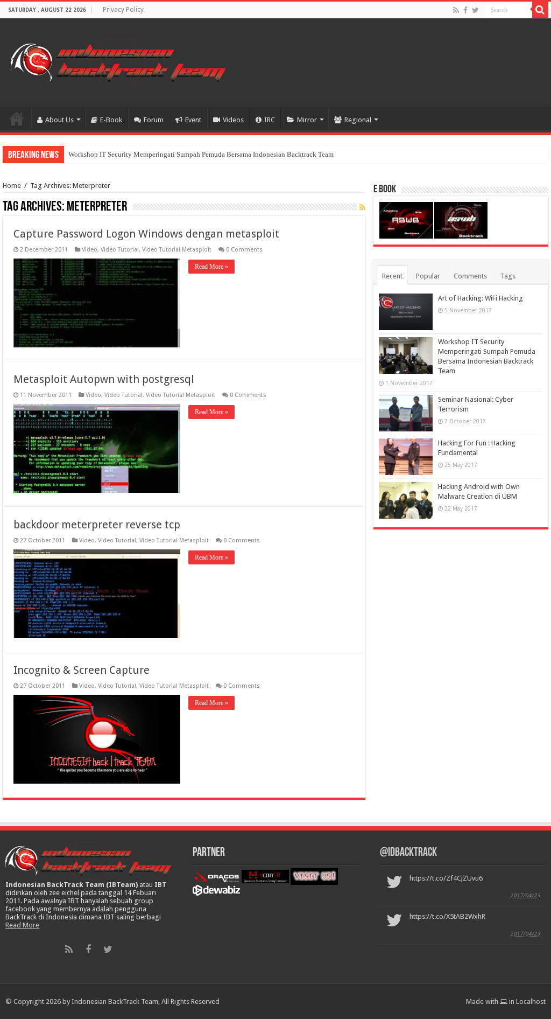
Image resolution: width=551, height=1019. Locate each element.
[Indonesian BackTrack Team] (118, 61)
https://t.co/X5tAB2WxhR (447, 916)
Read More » (211, 266)
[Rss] (456, 10)
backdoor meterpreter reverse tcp (96, 524)
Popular (428, 276)
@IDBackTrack (408, 853)
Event (193, 120)
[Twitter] (475, 10)
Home (17, 118)
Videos (233, 120)
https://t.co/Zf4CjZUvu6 (446, 878)
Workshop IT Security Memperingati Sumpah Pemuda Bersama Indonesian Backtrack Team (201, 154)
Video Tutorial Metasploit (176, 249)
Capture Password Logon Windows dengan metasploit (146, 233)
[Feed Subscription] (362, 207)
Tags (507, 276)
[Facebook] (465, 10)
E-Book (111, 120)
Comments (470, 276)
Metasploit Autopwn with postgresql (103, 379)
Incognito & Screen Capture (81, 670)
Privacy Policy (123, 9)
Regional (357, 120)
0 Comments (244, 249)
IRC (269, 120)
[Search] (540, 10)
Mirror (307, 120)
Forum (154, 120)
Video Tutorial (120, 249)
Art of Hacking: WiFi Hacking (480, 298)
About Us (59, 120)
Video (89, 249)
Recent (392, 276)
